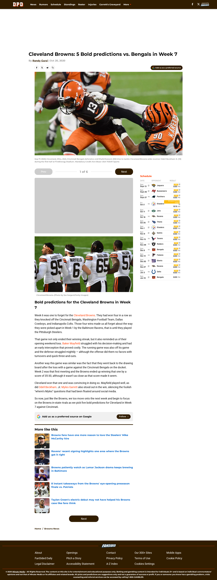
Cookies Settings (145, 563)
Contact (111, 552)
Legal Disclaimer (44, 563)
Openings (72, 552)
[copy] (53, 68)
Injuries (92, 4)
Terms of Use (142, 558)
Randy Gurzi (40, 60)
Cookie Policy (174, 558)
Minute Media (18, 572)
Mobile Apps (173, 552)
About (38, 552)
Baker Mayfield (71, 343)
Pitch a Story (73, 558)
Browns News (51, 528)
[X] (198, 4)
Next (124, 171)
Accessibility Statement (80, 563)
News (33, 4)
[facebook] (192, 4)
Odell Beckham (48, 387)
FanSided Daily (43, 558)
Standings (69, 4)
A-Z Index (112, 563)
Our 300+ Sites (143, 552)
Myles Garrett (69, 387)
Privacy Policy (114, 558)
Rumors (43, 4)
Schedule (56, 4)
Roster (81, 4)
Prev (43, 171)
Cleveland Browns (84, 315)
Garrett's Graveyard (110, 4)
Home (38, 528)
